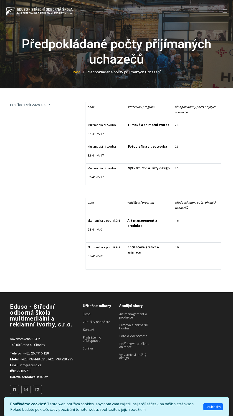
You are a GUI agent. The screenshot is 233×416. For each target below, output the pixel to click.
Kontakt (88, 329)
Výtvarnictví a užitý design (132, 356)
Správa (88, 348)
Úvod (76, 71)
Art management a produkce (133, 316)
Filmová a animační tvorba (133, 327)
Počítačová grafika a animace (134, 345)
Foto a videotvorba (133, 336)
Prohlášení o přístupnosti (92, 339)
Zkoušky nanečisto (96, 322)
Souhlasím (213, 407)
